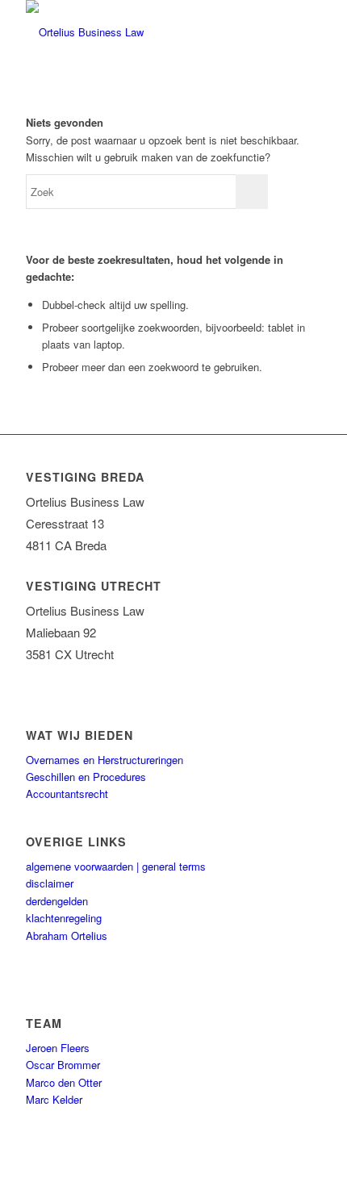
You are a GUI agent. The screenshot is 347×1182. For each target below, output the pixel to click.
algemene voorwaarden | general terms (116, 866)
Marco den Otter (64, 1082)
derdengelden (57, 900)
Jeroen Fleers (58, 1047)
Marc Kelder (54, 1099)
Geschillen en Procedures (86, 776)
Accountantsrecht (67, 793)
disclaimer (49, 883)
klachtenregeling (64, 917)
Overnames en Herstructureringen (104, 759)
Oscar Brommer (63, 1064)
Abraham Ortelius (66, 935)
